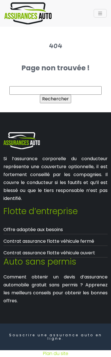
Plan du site (55, 353)
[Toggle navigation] (100, 13)
